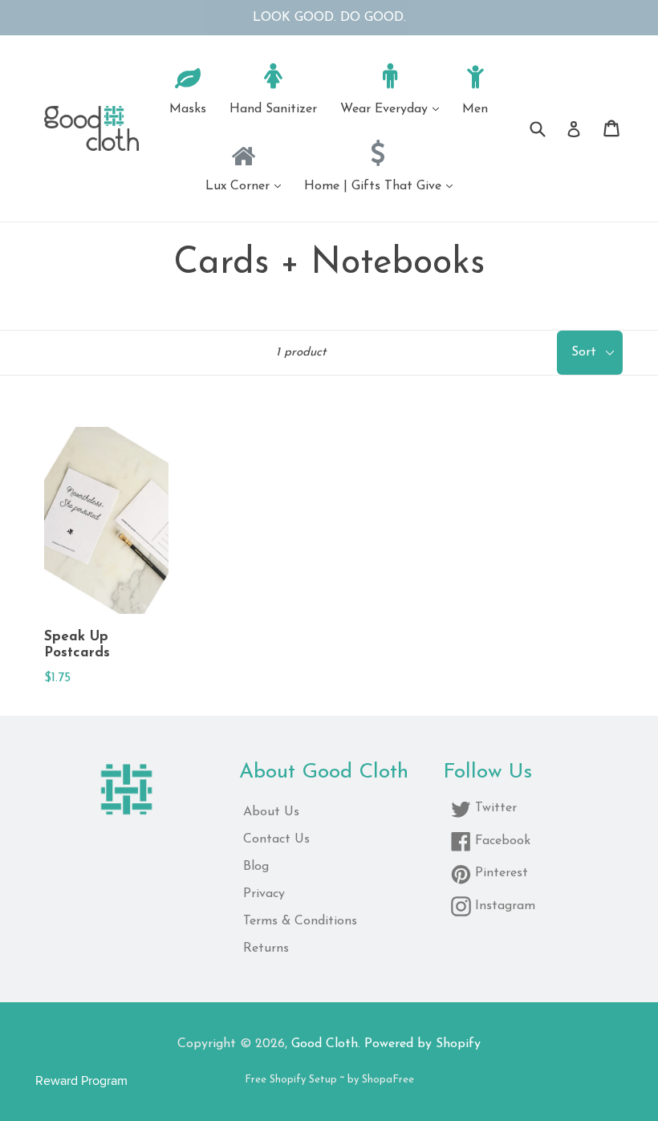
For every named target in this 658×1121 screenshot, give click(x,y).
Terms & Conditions (300, 921)
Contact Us (276, 839)
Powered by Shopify (422, 1044)
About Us (271, 812)
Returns (266, 948)
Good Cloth (324, 1044)
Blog (256, 866)
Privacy (264, 893)
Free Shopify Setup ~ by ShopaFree (329, 1079)
